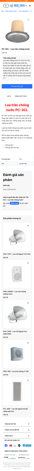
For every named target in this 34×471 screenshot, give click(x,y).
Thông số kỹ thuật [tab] (21, 96)
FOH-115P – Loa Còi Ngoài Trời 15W (16, 254)
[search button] (26, 5)
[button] (17, 424)
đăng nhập (14, 203)
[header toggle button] (6, 6)
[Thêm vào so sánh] (27, 225)
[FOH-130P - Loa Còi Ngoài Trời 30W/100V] (17, 314)
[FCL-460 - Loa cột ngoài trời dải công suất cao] (17, 391)
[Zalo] (15, 445)
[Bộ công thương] (26, 445)
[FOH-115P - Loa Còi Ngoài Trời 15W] (17, 237)
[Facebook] (6, 445)
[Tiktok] (19, 445)
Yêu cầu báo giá (17, 86)
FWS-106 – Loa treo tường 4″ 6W (16, 371)
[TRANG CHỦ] (2, 11)
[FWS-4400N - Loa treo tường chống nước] (17, 274)
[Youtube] (10, 445)
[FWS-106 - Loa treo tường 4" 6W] (17, 354)
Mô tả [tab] (9, 96)
